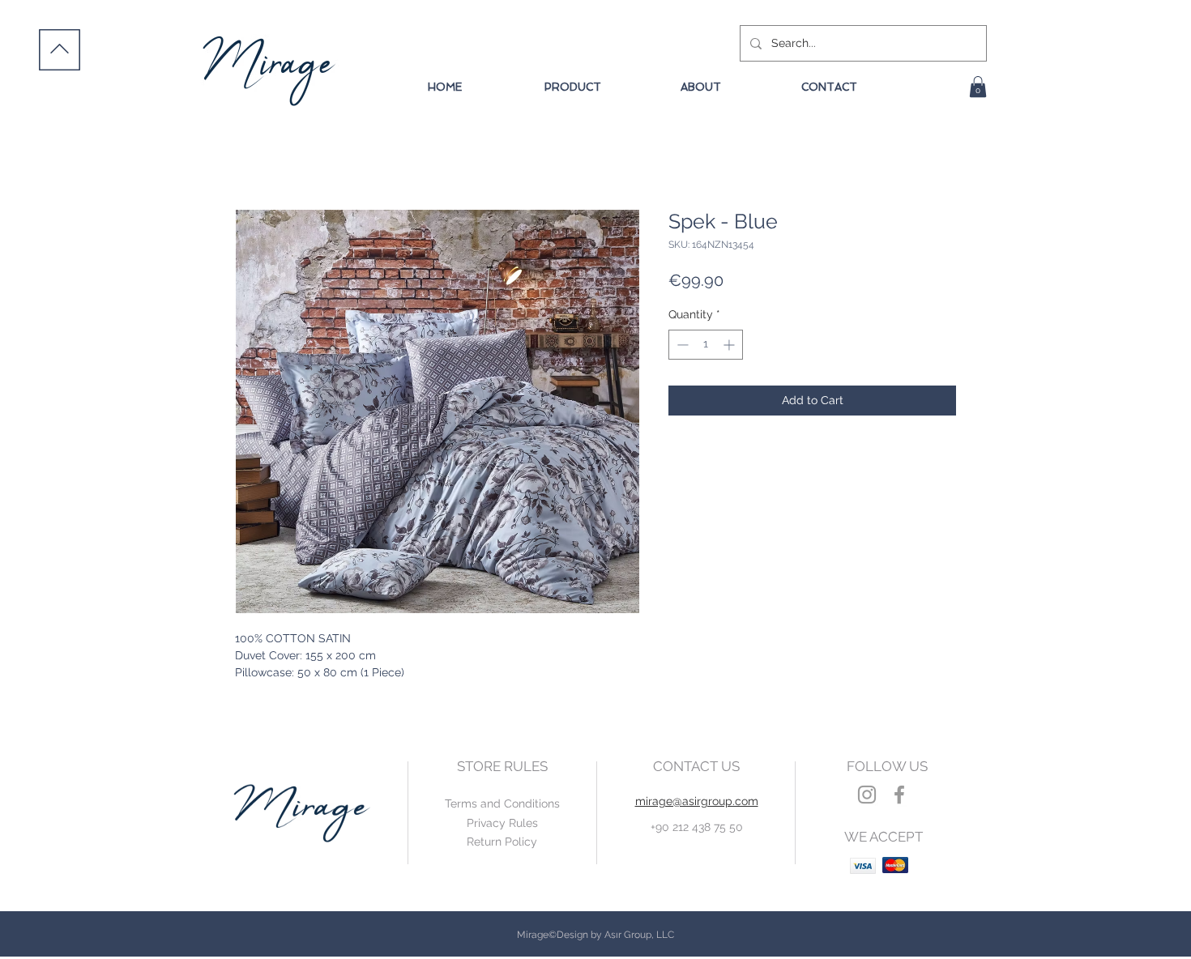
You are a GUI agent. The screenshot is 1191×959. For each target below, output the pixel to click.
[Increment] (730, 344)
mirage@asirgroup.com (696, 801)
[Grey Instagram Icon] (867, 794)
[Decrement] (681, 344)
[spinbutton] (705, 344)
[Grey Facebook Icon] (899, 794)
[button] (978, 86)
